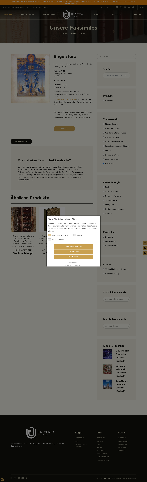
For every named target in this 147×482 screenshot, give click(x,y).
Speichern (73, 257)
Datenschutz (78, 265)
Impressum (68, 265)
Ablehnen (73, 252)
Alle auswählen (73, 247)
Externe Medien (58, 240)
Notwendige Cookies (60, 235)
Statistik (80, 235)
